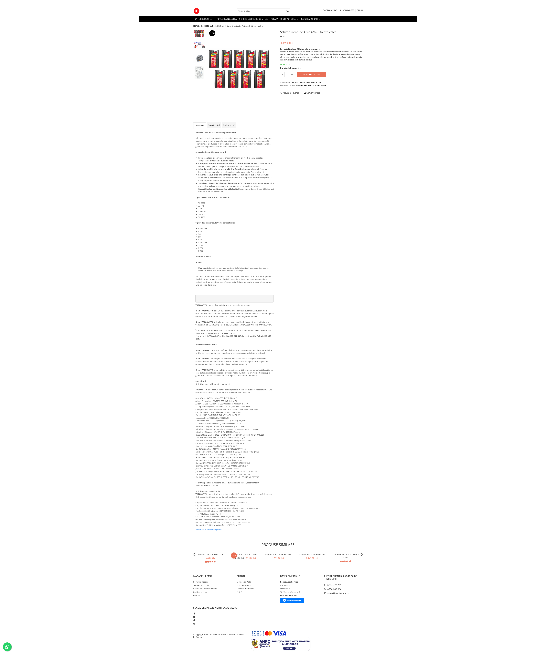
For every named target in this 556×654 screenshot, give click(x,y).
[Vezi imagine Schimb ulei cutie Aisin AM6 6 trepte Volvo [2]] (199, 58)
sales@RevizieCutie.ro (338, 593)
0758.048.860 (334, 589)
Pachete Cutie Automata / (213, 25)
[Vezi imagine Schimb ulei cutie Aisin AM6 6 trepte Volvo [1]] (199, 45)
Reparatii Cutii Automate (284, 19)
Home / (197, 25)
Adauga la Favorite (290, 92)
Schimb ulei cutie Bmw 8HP (312, 554)
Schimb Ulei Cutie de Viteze (253, 19)
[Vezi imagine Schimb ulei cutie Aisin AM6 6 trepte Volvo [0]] (199, 33)
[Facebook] (194, 613)
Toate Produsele (202, 19)
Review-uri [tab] (229, 125)
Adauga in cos (311, 74)
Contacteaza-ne (294, 600)
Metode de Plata (244, 582)
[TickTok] (194, 620)
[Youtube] (194, 617)
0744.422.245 (334, 585)
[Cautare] (287, 11)
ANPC (239, 592)
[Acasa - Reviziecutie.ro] (207, 11)
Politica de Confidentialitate (205, 588)
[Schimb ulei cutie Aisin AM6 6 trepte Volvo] (241, 70)
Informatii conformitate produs (208, 529)
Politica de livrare (200, 592)
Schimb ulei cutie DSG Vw (210, 554)
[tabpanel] (241, 70)
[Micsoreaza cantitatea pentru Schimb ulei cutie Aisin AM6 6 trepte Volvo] (282, 74)
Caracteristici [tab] (214, 125)
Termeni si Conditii (201, 585)
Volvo (282, 36)
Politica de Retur (244, 585)
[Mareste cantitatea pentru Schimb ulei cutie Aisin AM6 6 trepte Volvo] (292, 74)
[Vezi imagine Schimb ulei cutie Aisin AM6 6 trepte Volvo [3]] (199, 73)
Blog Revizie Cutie (310, 19)
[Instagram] (194, 623)
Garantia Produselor (245, 588)
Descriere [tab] (199, 125)
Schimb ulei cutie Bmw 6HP (278, 554)
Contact (196, 595)
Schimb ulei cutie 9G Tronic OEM (345, 556)
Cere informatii (313, 92)
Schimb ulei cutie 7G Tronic (244, 554)
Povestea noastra (227, 19)
